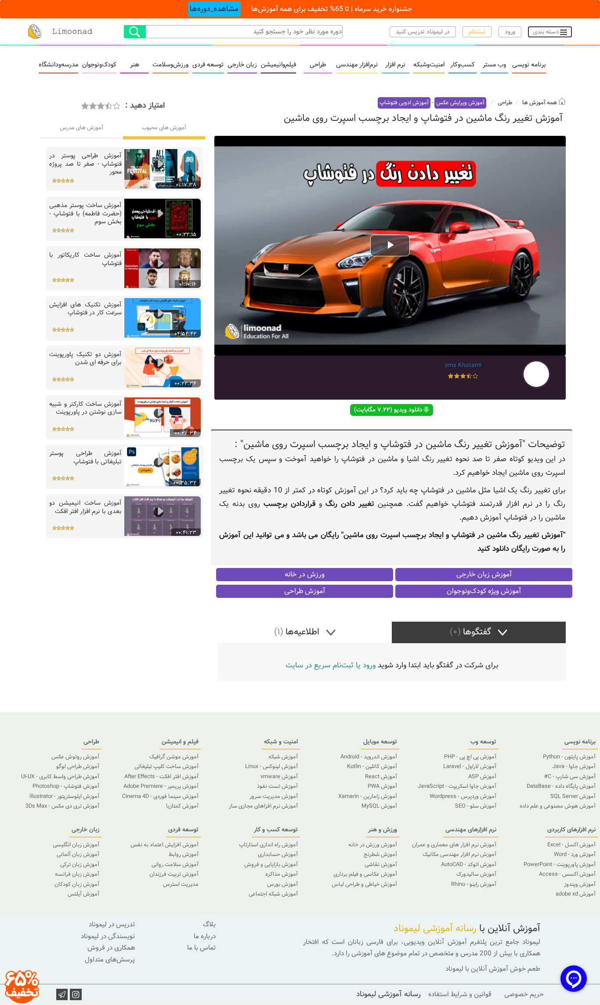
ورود (510, 31)
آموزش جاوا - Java (574, 766)
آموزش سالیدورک (476, 874)
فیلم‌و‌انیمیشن (278, 65)
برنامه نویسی (529, 65)
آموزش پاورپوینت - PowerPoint (560, 864)
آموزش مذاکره (281, 874)
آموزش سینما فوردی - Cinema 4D (160, 796)
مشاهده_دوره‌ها (214, 9)
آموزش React (381, 776)
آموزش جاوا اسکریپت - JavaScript (457, 786)
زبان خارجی (242, 65)
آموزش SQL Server (573, 796)
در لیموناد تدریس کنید (423, 31)
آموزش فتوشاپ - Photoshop (66, 786)
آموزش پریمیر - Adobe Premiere (161, 786)
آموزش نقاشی (381, 864)
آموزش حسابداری (278, 854)
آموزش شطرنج (380, 854)
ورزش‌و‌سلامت (170, 65)
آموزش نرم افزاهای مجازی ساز (263, 806)
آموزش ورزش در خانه (372, 845)
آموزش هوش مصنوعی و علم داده (558, 806)
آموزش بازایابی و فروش (271, 864)
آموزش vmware (279, 776)
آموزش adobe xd (576, 894)
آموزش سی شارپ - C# (570, 776)
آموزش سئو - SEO (475, 806)
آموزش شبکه (283, 757)
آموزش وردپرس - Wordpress (463, 796)
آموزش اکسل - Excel (571, 845)
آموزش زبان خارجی (484, 574)
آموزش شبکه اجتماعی (273, 894)
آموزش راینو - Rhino (473, 884)
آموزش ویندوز (580, 884)
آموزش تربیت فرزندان (174, 874)
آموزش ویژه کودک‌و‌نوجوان (484, 591)
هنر (134, 65)
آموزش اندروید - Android (368, 757)
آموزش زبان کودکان (76, 884)
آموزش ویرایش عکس (460, 102)
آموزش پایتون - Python (569, 757)
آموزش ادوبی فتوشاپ (404, 102)
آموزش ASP (482, 776)
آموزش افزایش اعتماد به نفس (164, 845)
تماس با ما (201, 948)
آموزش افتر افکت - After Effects (161, 776)
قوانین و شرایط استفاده (460, 994)
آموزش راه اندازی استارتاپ (268, 845)
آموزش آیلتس (83, 894)
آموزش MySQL (379, 806)
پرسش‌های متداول (110, 959)
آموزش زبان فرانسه (77, 874)
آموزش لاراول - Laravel (469, 766)
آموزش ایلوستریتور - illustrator (64, 796)
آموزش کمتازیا (182, 806)
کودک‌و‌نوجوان (99, 65)
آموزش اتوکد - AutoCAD (468, 864)
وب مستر (494, 65)
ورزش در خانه (305, 574)
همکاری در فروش (111, 948)
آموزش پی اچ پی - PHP (470, 757)
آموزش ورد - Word (575, 854)
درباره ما (205, 936)
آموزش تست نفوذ (277, 786)
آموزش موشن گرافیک (174, 757)
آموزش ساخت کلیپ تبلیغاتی (166, 766)
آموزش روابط (184, 854)
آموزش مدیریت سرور (273, 796)
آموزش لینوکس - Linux (271, 766)
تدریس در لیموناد (112, 924)
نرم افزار (395, 65)
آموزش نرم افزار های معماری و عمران (454, 845)
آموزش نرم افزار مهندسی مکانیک (459, 854)
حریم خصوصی (524, 994)
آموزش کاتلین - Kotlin (372, 766)
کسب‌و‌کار (462, 65)
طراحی (318, 65)
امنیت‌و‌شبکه (429, 65)
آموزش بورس (282, 884)
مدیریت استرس (181, 884)
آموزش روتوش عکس (75, 757)
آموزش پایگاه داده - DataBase (561, 786)
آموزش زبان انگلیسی (76, 845)
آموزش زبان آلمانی (78, 854)
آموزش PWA (382, 786)
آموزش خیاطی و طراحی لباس (364, 884)
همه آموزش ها (540, 102)
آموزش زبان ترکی (79, 864)
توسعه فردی (208, 65)
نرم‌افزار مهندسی (357, 65)
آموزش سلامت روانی (175, 864)
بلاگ (209, 924)
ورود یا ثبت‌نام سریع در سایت (331, 665)
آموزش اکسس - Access (567, 874)
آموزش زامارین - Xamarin (367, 796)
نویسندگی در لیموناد (108, 936)
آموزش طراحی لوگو (77, 766)
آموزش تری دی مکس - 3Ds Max (62, 806)
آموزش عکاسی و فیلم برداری (365, 874)
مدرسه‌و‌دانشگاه (58, 65)
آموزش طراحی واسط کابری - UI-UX (60, 776)
